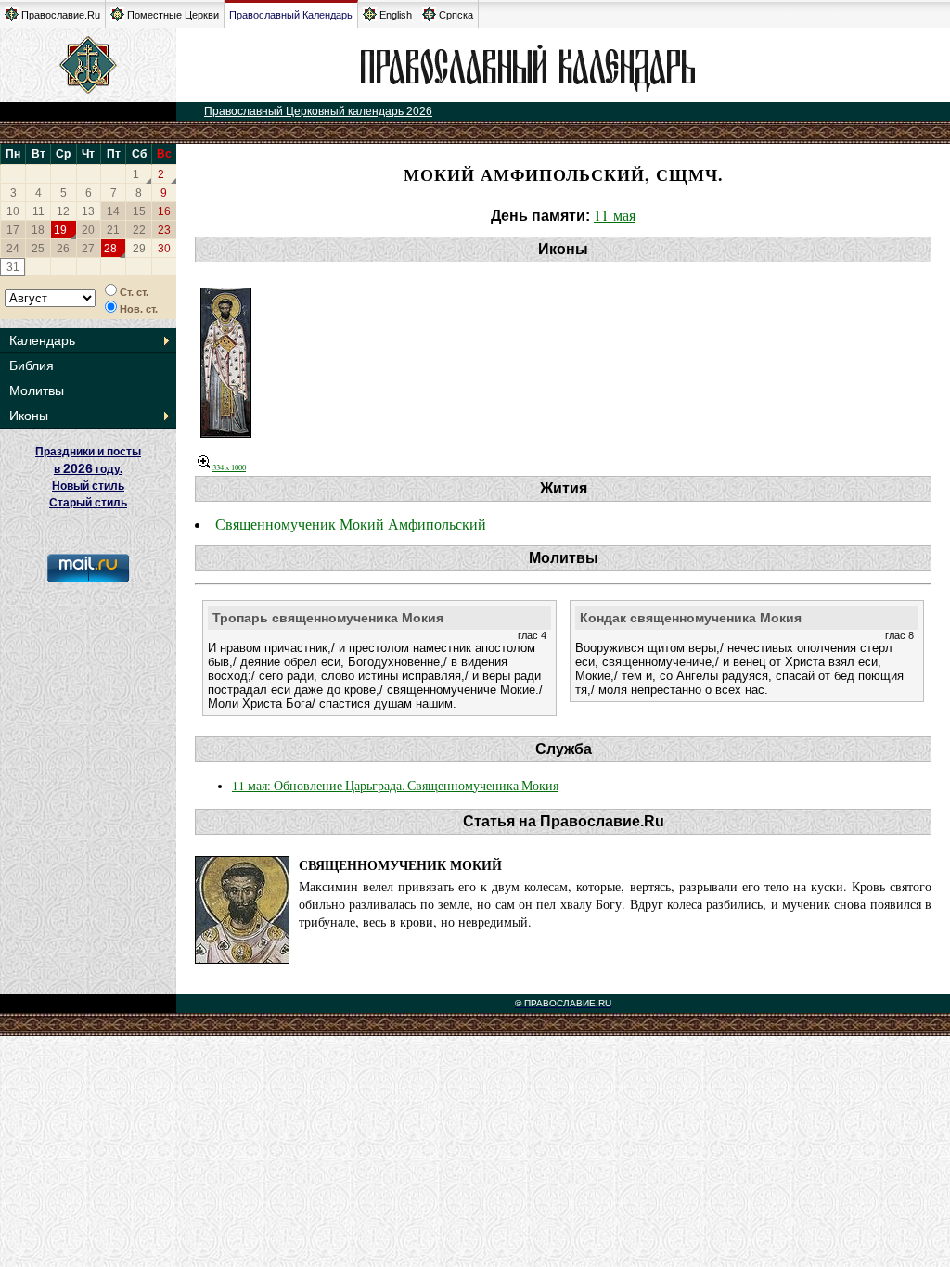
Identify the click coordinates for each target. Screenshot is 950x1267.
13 (88, 211)
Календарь (42, 340)
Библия (31, 365)
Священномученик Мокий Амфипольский (350, 523)
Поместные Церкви (173, 14)
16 (164, 211)
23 (164, 230)
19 (60, 230)
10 (12, 211)
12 (63, 211)
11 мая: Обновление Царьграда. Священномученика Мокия (395, 785)
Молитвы (36, 390)
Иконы (28, 415)
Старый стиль (88, 502)
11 (38, 211)
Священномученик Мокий (400, 865)
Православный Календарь (291, 14)
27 (88, 248)
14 (113, 211)
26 (63, 248)
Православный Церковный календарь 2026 (318, 111)
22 (139, 230)
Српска (456, 14)
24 (12, 248)
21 (113, 230)
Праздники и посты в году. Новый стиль (88, 469)
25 (38, 248)
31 (12, 267)
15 (139, 211)
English (395, 14)
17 (12, 230)
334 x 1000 (229, 467)
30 (164, 248)
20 (88, 230)
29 (139, 248)
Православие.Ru (60, 14)
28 (110, 248)
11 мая (614, 214)
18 (38, 230)
